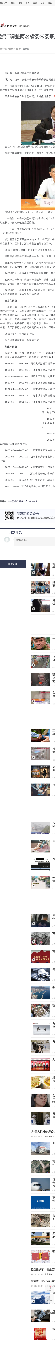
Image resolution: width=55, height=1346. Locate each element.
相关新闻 (12, 564)
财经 (27, 3)
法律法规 (48, 1136)
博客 (50, 3)
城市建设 (33, 501)
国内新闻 (22, 26)
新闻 (13, 3)
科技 (42, 3)
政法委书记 (13, 501)
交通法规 (48, 1274)
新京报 (26, 49)
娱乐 (35, 3)
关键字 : (4, 501)
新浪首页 (3, 3)
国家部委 (23, 501)
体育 (20, 3)
